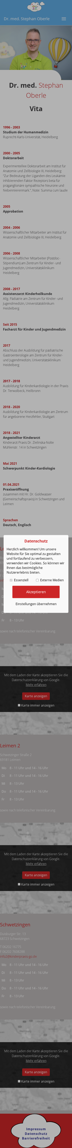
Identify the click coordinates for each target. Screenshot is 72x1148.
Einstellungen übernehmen (36, 604)
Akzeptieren (36, 591)
